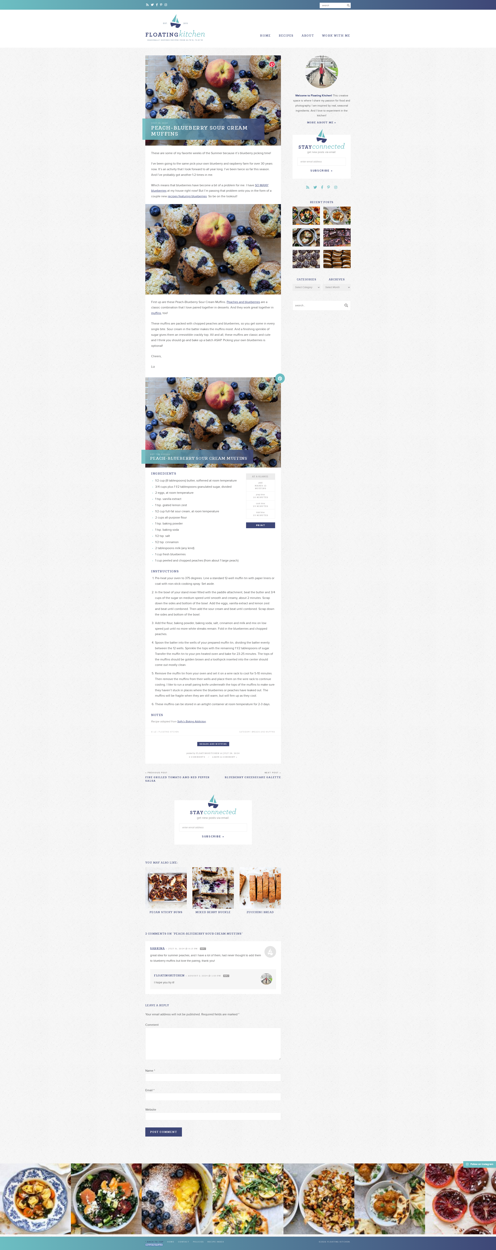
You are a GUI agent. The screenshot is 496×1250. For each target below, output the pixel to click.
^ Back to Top (154, 1242)
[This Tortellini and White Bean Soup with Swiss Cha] (35, 1198)
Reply (203, 949)
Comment (152, 1025)
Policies (198, 1242)
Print (260, 525)
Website (150, 1110)
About (308, 36)
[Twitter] (152, 5)
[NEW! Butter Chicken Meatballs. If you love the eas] (389, 1198)
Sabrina (157, 948)
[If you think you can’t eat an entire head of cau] (318, 1198)
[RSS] (147, 5)
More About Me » (321, 122)
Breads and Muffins (213, 744)
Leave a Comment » (224, 757)
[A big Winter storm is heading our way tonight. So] (177, 1198)
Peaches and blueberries (243, 302)
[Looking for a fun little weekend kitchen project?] (460, 1198)
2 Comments (197, 757)
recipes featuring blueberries (187, 196)
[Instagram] (166, 5)
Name (150, 1071)
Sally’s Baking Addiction (191, 721)
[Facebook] (156, 5)
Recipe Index (216, 1242)
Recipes (286, 36)
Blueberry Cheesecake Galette (253, 775)
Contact (183, 1242)
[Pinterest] (161, 5)
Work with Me (336, 36)
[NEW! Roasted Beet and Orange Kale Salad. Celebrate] (106, 1198)
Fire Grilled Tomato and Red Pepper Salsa (177, 777)
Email (149, 1090)
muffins (156, 313)
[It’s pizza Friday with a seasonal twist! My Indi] (248, 1198)
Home (265, 36)
